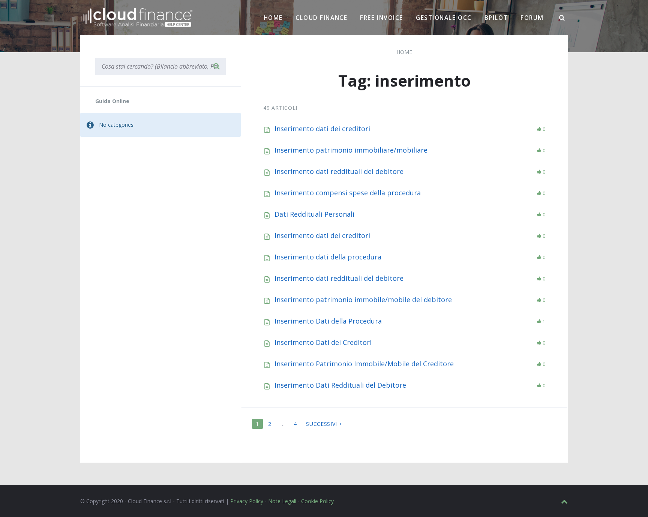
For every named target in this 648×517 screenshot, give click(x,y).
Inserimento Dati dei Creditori (323, 342)
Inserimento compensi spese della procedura (347, 192)
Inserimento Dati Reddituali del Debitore (340, 385)
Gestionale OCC (444, 17)
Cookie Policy (317, 501)
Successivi (321, 423)
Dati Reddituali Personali (314, 214)
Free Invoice (381, 17)
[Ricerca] (562, 18)
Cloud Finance (321, 17)
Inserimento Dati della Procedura (328, 320)
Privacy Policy (246, 501)
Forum (532, 17)
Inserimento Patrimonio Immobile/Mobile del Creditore (364, 363)
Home (273, 17)
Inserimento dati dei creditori (322, 128)
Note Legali (282, 501)
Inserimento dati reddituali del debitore (339, 171)
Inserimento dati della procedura (327, 256)
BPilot (496, 17)
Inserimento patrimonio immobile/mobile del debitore (363, 299)
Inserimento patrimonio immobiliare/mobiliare (351, 149)
